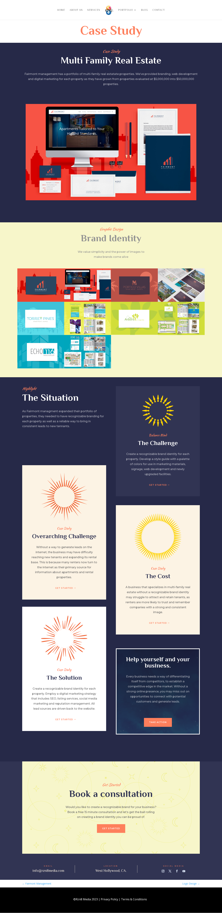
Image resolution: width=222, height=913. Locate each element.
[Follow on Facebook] (177, 871)
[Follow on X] (170, 871)
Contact (158, 10)
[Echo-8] (40, 368)
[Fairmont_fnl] (111, 200)
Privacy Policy (109, 899)
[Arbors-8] (134, 335)
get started (158, 485)
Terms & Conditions (134, 899)
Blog (144, 10)
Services (93, 10)
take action (158, 722)
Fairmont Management (36, 883)
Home (61, 10)
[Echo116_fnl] (87, 368)
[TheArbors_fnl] (181, 335)
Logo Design (191, 883)
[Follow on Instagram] (163, 871)
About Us (76, 10)
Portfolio (125, 10)
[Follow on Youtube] (184, 871)
